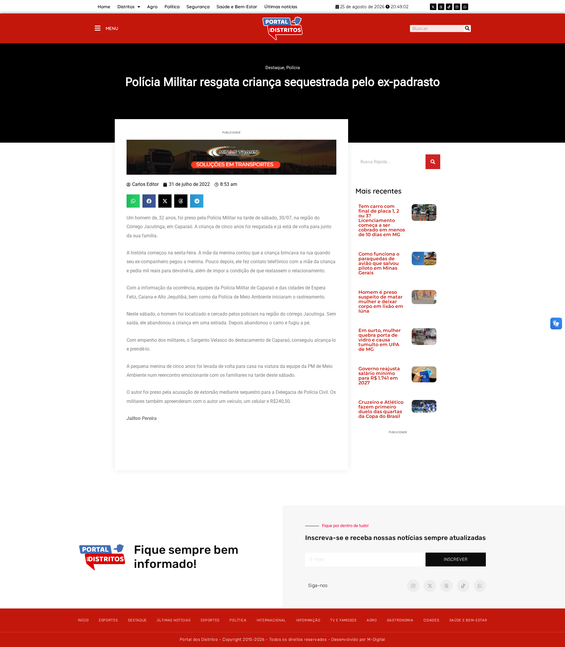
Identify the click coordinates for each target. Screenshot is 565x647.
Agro (152, 6)
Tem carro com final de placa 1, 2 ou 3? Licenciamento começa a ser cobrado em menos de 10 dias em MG (381, 220)
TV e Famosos (343, 620)
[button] (133, 201)
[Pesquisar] (467, 28)
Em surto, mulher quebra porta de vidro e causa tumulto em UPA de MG (379, 340)
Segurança (198, 6)
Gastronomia (400, 620)
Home (104, 6)
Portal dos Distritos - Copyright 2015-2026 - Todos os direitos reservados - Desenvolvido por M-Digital (282, 639)
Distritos (125, 6)
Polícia (293, 67)
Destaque (274, 67)
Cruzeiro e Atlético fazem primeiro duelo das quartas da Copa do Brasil (380, 409)
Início (83, 620)
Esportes (108, 620)
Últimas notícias (280, 6)
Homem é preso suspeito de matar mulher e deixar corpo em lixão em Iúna (380, 301)
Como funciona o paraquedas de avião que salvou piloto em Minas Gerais (378, 263)
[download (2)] (231, 157)
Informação (308, 620)
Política (172, 6)
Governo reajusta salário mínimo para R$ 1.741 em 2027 (379, 376)
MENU (112, 28)
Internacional (271, 620)
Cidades (431, 620)
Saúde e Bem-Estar (237, 6)
